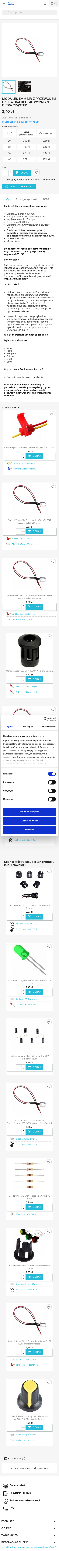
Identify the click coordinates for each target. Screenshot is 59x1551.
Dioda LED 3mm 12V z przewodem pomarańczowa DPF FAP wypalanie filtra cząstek (29, 1122)
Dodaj (22, 172)
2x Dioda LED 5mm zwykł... (27, 686)
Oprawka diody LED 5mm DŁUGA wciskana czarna (29, 671)
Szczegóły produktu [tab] (27, 199)
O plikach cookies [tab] (47, 726)
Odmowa (29, 829)
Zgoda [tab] (10, 726)
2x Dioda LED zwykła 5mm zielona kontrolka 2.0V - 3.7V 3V (29, 982)
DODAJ (34, 456)
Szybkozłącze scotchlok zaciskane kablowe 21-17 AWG (29, 447)
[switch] (52, 782)
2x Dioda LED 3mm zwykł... (27, 692)
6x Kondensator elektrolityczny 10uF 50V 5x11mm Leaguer (29, 1057)
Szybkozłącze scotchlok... (24, 463)
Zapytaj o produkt (19, 186)
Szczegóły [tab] (28, 726)
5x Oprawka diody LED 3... (25, 840)
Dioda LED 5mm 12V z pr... (22, 544)
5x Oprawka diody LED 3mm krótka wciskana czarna (29, 1267)
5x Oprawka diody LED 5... (27, 924)
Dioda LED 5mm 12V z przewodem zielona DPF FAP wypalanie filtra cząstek (29, 597)
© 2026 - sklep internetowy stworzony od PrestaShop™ (29, 1547)
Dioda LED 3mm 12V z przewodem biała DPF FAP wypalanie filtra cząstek (29, 1342)
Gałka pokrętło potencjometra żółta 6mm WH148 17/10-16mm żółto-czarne (29, 1417)
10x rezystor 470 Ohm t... (26, 1214)
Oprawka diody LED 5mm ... (27, 1284)
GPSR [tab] (46, 199)
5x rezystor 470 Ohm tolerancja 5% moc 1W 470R (29, 1197)
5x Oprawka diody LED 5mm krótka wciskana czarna (29, 906)
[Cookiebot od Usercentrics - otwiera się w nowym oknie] (44, 719)
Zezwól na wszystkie (29, 811)
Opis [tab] (8, 199)
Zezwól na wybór (29, 821)
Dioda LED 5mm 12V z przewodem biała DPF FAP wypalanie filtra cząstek (29, 521)
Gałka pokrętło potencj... (27, 1434)
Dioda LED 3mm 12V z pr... (26, 1139)
